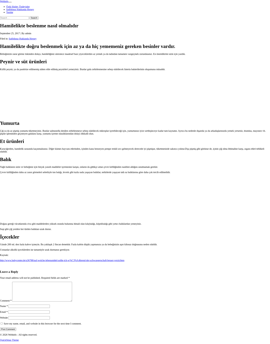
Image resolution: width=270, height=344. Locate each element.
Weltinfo (4, 1)
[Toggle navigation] (10, 2)
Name (4, 306)
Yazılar (9, 12)
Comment (6, 300)
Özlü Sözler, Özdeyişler (18, 6)
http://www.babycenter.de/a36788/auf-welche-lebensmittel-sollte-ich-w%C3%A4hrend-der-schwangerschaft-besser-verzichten (62, 260)
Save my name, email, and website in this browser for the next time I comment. (42, 323)
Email (4, 312)
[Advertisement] (94, 95)
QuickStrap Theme (9, 340)
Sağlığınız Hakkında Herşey (20, 9)
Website (4, 317)
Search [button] (34, 18)
